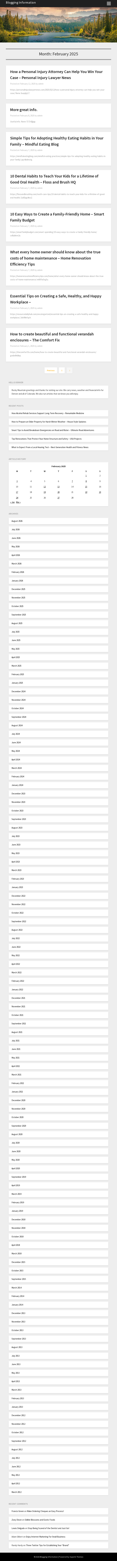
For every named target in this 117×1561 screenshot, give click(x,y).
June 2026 (16, 538)
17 (17, 492)
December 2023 (18, 793)
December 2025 (18, 589)
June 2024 (16, 742)
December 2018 (18, 1219)
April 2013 (16, 1381)
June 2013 (16, 1364)
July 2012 (16, 1458)
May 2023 (16, 853)
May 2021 (16, 1057)
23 (100, 492)
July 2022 (16, 938)
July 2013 (16, 1355)
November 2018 (18, 1228)
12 (45, 486)
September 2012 (19, 1441)
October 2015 (17, 1270)
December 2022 (18, 895)
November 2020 (18, 1108)
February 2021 (18, 1083)
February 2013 (18, 1398)
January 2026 (17, 580)
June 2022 (16, 947)
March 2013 (16, 1389)
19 (45, 492)
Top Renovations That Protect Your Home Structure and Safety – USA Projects (47, 438)
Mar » (18, 502)
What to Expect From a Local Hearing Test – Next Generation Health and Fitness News (50, 447)
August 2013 (17, 1347)
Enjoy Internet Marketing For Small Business (45, 1536)
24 (17, 497)
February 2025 (18, 674)
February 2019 (18, 1202)
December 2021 (18, 998)
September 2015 (19, 1279)
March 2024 (16, 768)
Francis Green (18, 1511)
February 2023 (18, 878)
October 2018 (17, 1236)
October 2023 (17, 810)
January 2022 (17, 989)
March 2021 (16, 1074)
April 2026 (16, 555)
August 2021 (17, 1032)
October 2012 (17, 1432)
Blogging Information (21, 2)
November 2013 (18, 1321)
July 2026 (16, 529)
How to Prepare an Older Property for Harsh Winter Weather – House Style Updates (49, 421)
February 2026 (18, 572)
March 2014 (16, 1287)
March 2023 (16, 870)
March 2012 (16, 1492)
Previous (51, 370)
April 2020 (16, 1168)
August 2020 (17, 1134)
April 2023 (16, 861)
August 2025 (17, 623)
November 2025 (18, 597)
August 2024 (17, 725)
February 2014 (18, 1296)
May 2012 (16, 1475)
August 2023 (17, 827)
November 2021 (18, 1006)
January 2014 (17, 1304)
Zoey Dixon (17, 1519)
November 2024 (18, 700)
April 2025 (16, 657)
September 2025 (19, 614)
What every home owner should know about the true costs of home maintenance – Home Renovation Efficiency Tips (55, 258)
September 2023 (19, 819)
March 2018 (16, 1253)
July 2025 (16, 631)
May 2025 (16, 648)
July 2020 (16, 1142)
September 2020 (19, 1125)
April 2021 (16, 1066)
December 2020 (18, 1100)
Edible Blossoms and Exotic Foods (40, 1519)
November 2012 (18, 1424)
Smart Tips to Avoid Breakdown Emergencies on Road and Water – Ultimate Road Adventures (53, 430)
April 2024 (16, 759)
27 (58, 497)
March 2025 (16, 665)
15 (86, 486)
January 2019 (17, 1211)
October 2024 (17, 708)
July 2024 (16, 734)
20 (58, 492)
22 (86, 492)
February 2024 (18, 776)
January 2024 (17, 785)
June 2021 (16, 1049)
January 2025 (17, 682)
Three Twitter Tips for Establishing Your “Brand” (47, 1545)
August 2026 (17, 521)
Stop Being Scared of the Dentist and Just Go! (48, 1528)
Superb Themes (76, 1557)
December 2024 (18, 691)
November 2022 (18, 904)
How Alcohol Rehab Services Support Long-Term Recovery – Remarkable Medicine (48, 413)
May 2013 (16, 1372)
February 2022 (18, 981)
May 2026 (16, 546)
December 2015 (18, 1262)
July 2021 (16, 1040)
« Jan (12, 502)
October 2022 (17, 912)
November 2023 (18, 802)
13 (58, 486)
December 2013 (18, 1313)
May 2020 (16, 1159)
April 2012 (16, 1483)
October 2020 (17, 1117)
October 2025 (17, 606)
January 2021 (17, 1091)
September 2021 (19, 1023)
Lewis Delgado (18, 1528)
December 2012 (18, 1415)
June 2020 (16, 1151)
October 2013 (17, 1330)
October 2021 (17, 1015)
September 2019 (19, 1177)
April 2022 (16, 964)
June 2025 (16, 640)
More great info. (24, 109)
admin (41, 83)
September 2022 (19, 921)
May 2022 (16, 955)
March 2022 (16, 972)
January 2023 (17, 887)
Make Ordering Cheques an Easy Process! (45, 1511)
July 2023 (16, 836)
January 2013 (17, 1406)
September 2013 (19, 1338)
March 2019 (16, 1194)
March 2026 (16, 563)
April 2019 (16, 1185)
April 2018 (16, 1245)
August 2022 (17, 929)
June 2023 (16, 844)
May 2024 (16, 751)
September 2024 (19, 717)
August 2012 (17, 1449)
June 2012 (16, 1466)
